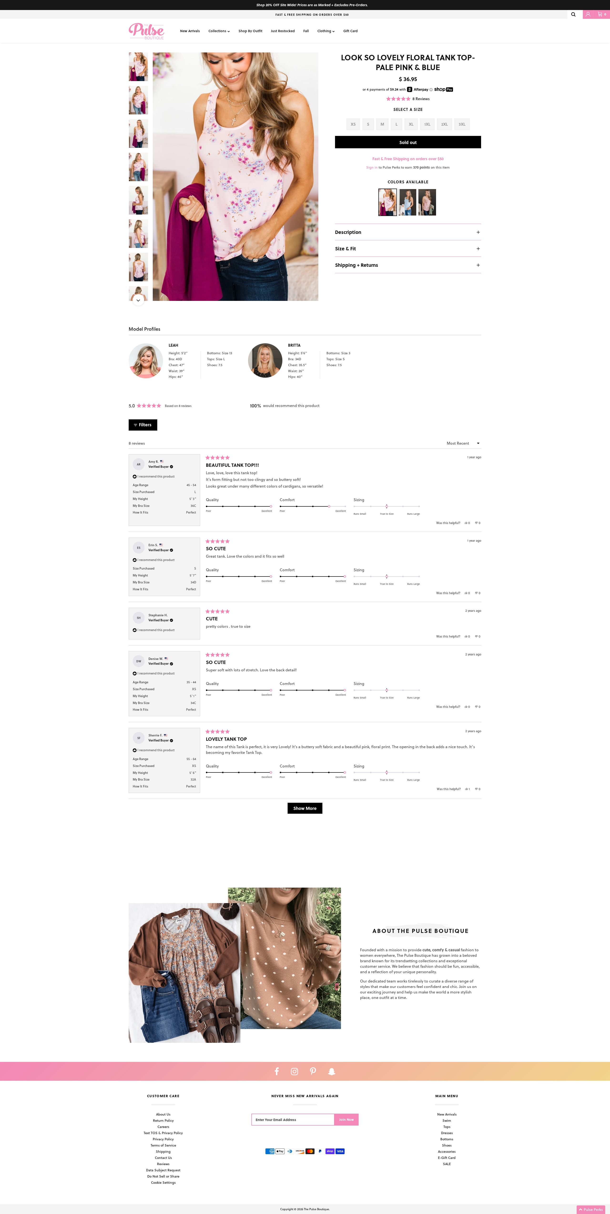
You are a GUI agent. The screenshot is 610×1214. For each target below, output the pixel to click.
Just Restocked (283, 30)
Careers (163, 1126)
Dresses (447, 1132)
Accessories (447, 1151)
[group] (235, 176)
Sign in (372, 167)
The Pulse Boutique (316, 1209)
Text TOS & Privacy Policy (163, 1132)
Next (138, 300)
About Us (163, 1114)
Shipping (163, 1151)
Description (348, 232)
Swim (446, 1120)
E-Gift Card (447, 1157)
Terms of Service (163, 1145)
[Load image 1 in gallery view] (235, 176)
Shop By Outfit (250, 30)
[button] (408, 98)
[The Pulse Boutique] (146, 31)
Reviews (163, 1163)
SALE (447, 1163)
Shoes (447, 1145)
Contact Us (163, 1157)
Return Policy (163, 1120)
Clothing (324, 30)
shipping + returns (356, 264)
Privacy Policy (163, 1139)
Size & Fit (345, 248)
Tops (446, 1126)
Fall (306, 30)
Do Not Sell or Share (163, 1176)
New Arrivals (190, 30)
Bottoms (446, 1139)
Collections (217, 30)
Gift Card (350, 30)
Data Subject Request (163, 1170)
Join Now (346, 1119)
